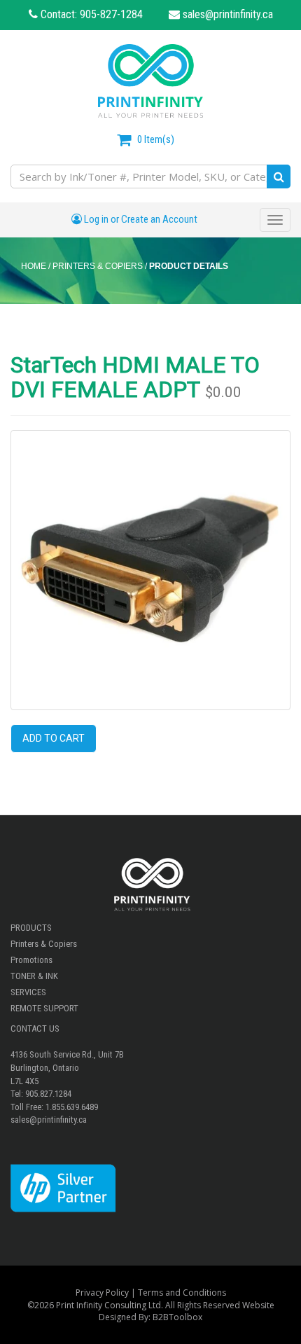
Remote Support (44, 1008)
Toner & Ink (34, 976)
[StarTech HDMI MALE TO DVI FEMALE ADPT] (150, 570)
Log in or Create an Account (139, 219)
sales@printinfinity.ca (226, 14)
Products (31, 927)
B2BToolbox (177, 1317)
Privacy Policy (102, 1292)
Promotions (31, 960)
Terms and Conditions (182, 1292)
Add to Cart (53, 738)
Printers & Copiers (43, 943)
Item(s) (155, 139)
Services (28, 992)
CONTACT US (34, 1028)
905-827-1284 (111, 14)
